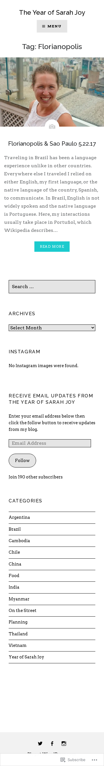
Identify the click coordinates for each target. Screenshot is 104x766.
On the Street (22, 610)
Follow (22, 460)
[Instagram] (64, 744)
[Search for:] (52, 286)
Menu (54, 26)
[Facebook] (52, 744)
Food (14, 575)
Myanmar (19, 599)
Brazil (15, 529)
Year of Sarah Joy (26, 657)
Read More (52, 246)
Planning (18, 622)
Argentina (19, 517)
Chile (14, 552)
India (14, 587)
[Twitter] (40, 744)
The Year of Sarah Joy (52, 12)
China (15, 564)
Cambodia (19, 540)
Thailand (18, 634)
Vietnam (18, 645)
